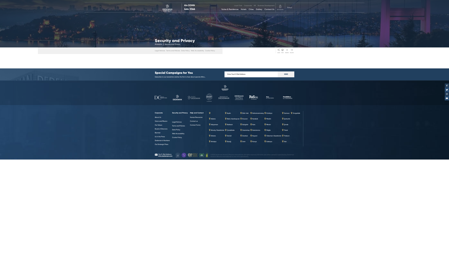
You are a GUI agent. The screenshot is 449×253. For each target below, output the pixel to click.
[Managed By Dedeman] (209, 97)
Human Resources (196, 117)
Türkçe (289, 7)
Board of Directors (161, 129)
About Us (158, 117)
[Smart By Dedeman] (194, 98)
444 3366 (189, 9)
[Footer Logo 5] (207, 155)
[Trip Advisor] (177, 155)
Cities (251, 9)
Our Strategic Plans (161, 144)
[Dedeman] (168, 7)
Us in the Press (160, 137)
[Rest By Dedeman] (253, 97)
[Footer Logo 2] (184, 155)
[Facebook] (447, 86)
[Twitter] (447, 90)
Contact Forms (195, 125)
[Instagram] (447, 94)
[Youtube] (447, 98)
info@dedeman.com (165, 156)
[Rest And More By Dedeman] (288, 97)
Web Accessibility (197, 51)
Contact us (194, 121)
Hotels (243, 9)
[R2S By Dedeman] (239, 97)
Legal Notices (160, 51)
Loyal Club (238, 5)
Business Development (266, 5)
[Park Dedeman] (177, 98)
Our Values (158, 125)
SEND (286, 74)
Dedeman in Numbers (162, 140)
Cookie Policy (210, 51)
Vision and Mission (161, 121)
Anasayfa (158, 44)
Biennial (157, 133)
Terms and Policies (173, 51)
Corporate (248, 5)
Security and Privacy (172, 44)
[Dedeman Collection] (224, 88)
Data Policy (185, 51)
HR (255, 5)
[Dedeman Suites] (223, 97)
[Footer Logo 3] (192, 155)
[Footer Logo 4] (201, 155)
